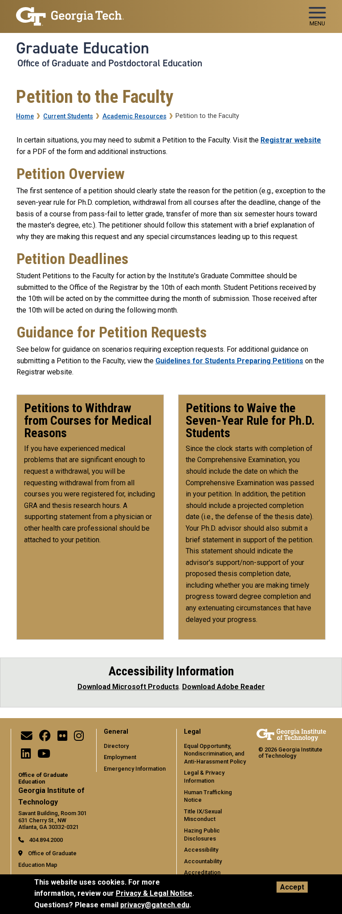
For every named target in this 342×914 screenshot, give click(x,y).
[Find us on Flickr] (62, 738)
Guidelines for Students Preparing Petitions (229, 361)
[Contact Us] (27, 738)
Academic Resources (134, 116)
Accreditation (202, 872)
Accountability (203, 861)
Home (25, 116)
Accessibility (201, 849)
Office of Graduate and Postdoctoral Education (109, 63)
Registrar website (291, 140)
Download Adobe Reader (223, 686)
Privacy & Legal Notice (154, 893)
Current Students (68, 116)
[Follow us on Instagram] (79, 738)
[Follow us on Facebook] (45, 738)
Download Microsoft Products (128, 686)
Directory (116, 746)
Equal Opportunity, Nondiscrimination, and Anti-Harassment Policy (215, 754)
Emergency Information (135, 768)
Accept (292, 887)
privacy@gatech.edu (154, 905)
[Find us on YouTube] (43, 755)
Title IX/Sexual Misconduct (203, 815)
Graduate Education (82, 48)
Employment (120, 757)
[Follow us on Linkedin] (26, 755)
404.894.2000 (45, 840)
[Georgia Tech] (291, 734)
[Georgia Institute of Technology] (70, 12)
